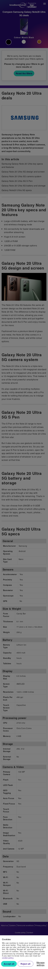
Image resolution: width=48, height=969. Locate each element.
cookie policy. (8, 957)
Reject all (25, 963)
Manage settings (41, 963)
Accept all (9, 963)
